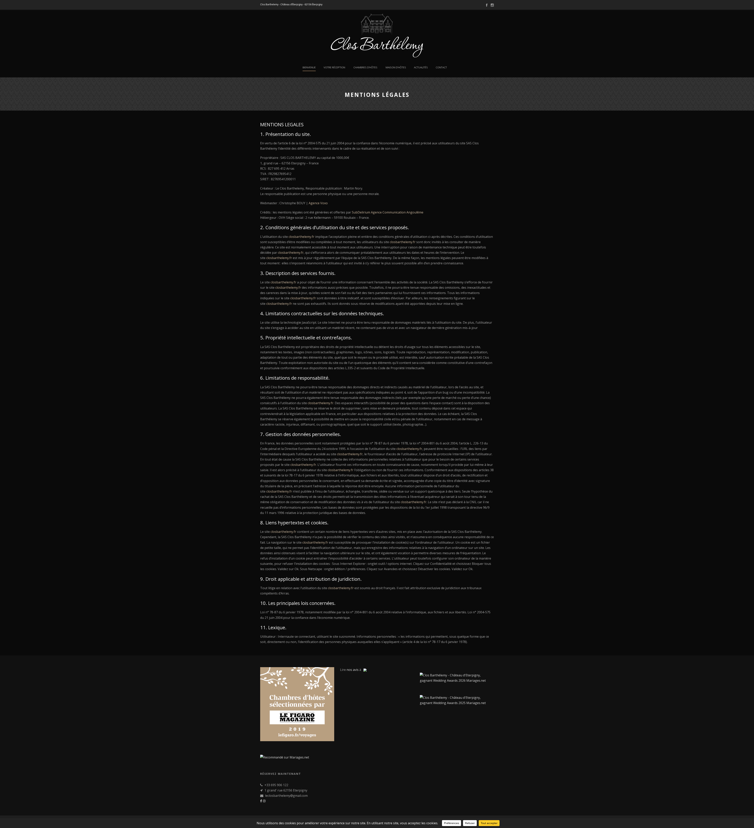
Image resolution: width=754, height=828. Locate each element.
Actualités (421, 67)
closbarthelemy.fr (301, 236)
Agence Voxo (318, 203)
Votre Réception (334, 67)
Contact (441, 67)
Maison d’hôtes (396, 67)
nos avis (353, 670)
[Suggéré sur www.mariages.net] (284, 757)
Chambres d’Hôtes (365, 67)
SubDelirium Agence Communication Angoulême (387, 212)
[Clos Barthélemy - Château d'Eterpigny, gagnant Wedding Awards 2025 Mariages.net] (457, 700)
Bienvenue (309, 67)
